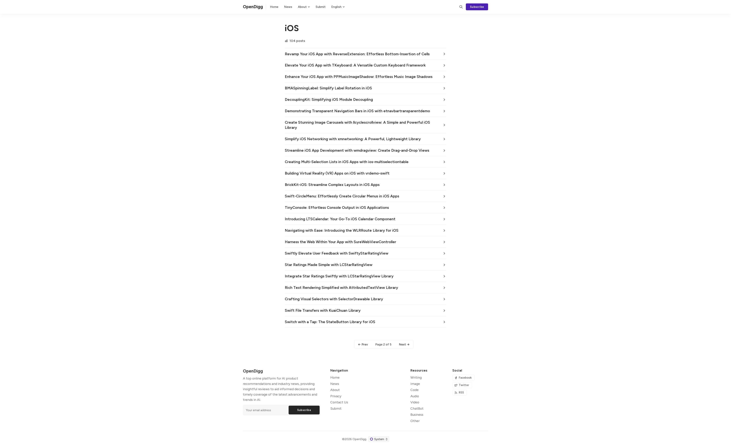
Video (414, 402)
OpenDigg (359, 439)
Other (415, 421)
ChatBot (417, 408)
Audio (414, 396)
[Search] (461, 6)
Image (415, 384)
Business (416, 415)
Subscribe (477, 7)
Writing (416, 377)
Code (414, 390)
